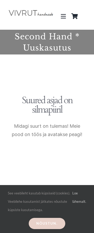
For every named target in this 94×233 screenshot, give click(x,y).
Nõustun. (47, 223)
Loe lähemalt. (79, 197)
